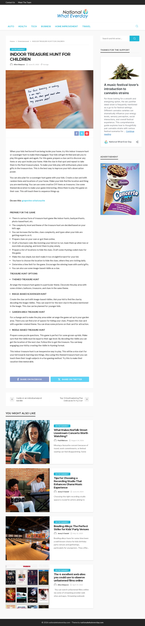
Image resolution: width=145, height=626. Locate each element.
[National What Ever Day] (72, 14)
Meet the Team (24, 2)
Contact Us (10, 2)
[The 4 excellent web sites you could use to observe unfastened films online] (28, 586)
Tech (34, 26)
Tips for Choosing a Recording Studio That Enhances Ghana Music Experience (68, 483)
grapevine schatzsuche (33, 200)
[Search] (137, 26)
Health (22, 26)
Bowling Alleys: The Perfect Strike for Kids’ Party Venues (71, 528)
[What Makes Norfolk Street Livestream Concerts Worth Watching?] (28, 442)
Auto (11, 26)
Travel (86, 26)
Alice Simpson (19, 64)
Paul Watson (63, 440)
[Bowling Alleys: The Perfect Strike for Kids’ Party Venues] (28, 538)
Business (46, 26)
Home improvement (66, 26)
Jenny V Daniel (63, 492)
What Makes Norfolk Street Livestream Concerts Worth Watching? (71, 433)
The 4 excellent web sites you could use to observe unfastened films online (69, 577)
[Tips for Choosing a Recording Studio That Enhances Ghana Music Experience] (28, 490)
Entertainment (18, 49)
